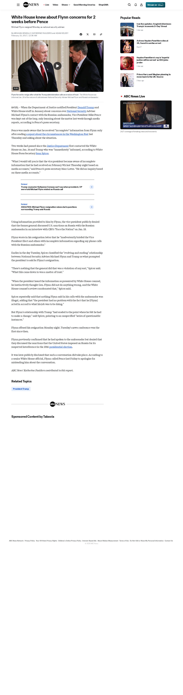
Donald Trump (86, 107)
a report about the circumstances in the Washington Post (57, 134)
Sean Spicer (42, 153)
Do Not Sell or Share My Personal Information (147, 541)
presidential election (60, 346)
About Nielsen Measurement (108, 541)
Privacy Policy (30, 541)
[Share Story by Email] (94, 34)
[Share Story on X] (87, 34)
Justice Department (58, 145)
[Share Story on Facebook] (80, 34)
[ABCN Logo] (31, 5)
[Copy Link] (101, 34)
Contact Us (169, 541)
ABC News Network (16, 541)
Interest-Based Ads (89, 541)
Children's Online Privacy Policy (69, 541)
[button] (18, 4)
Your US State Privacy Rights (46, 541)
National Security (76, 111)
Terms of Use (124, 541)
